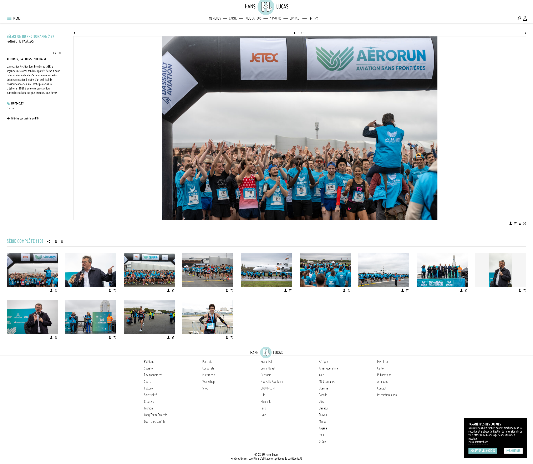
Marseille (266, 401)
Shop (205, 388)
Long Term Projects (155, 415)
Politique (149, 362)
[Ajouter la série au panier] (62, 241)
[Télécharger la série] (56, 241)
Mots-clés (17, 103)
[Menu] (9, 18)
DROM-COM (268, 388)
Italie (322, 435)
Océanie (323, 388)
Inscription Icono (387, 395)
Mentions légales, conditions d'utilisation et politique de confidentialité (266, 458)
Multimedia (208, 375)
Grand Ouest (268, 368)
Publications (253, 18)
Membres (215, 18)
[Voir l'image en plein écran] (524, 223)
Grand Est (266, 362)
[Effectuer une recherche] (519, 18)
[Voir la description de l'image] (520, 223)
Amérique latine (328, 368)
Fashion (148, 408)
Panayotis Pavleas (20, 41)
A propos (275, 18)
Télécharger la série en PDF (25, 118)
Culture (148, 388)
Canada (323, 395)
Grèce (322, 441)
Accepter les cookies (483, 451)
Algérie (323, 428)
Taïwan (323, 415)
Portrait (207, 362)
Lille (263, 395)
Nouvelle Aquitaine (272, 381)
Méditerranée (327, 381)
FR (54, 53)
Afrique (323, 362)
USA (321, 401)
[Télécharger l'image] (511, 223)
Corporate (208, 368)
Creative (149, 401)
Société (148, 368)
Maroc (322, 421)
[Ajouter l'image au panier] (515, 223)
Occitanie (266, 375)
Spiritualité (150, 395)
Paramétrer (513, 451)
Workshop (208, 381)
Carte (233, 18)
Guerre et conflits (154, 421)
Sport (147, 381)
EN (59, 53)
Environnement (153, 375)
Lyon (263, 415)
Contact (295, 18)
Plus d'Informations (478, 442)
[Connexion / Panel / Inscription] (525, 18)
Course (10, 108)
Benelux (323, 408)
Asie (321, 375)
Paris (263, 408)
